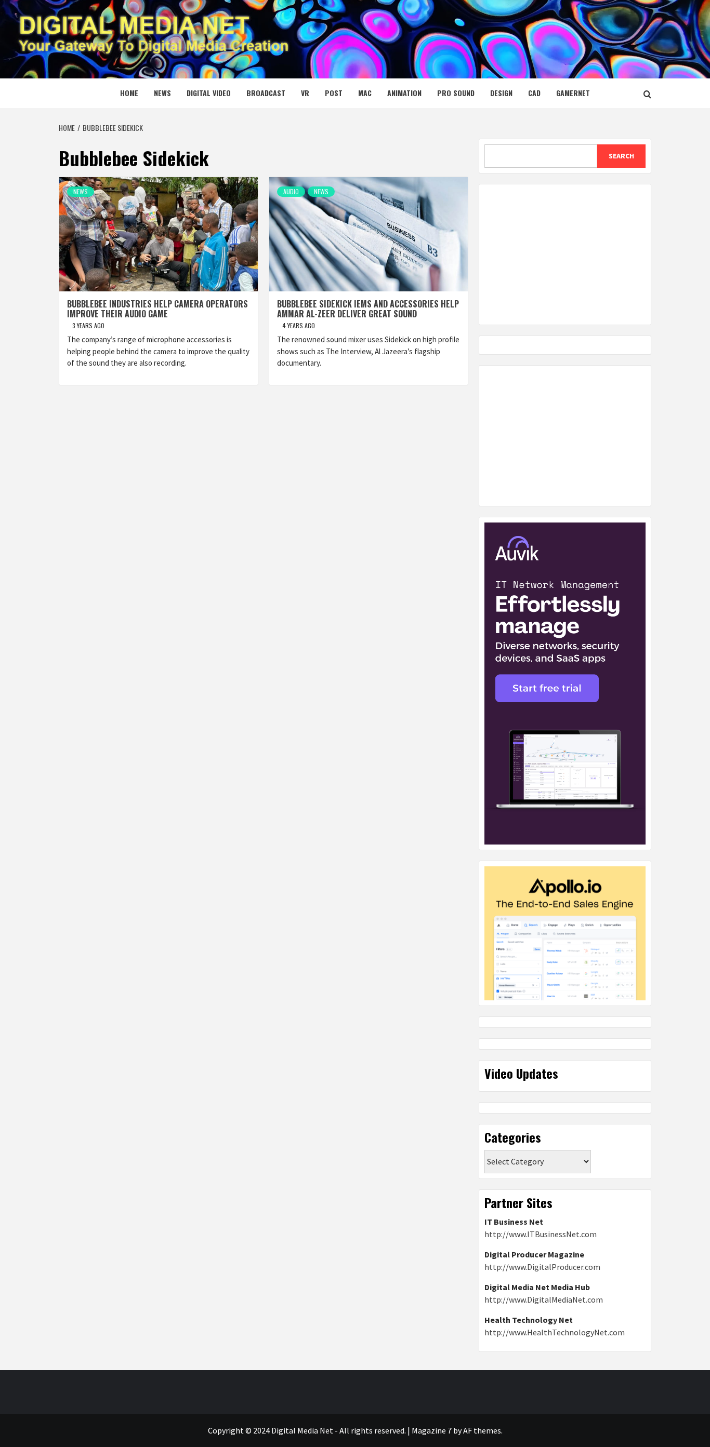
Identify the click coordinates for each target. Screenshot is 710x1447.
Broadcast (265, 92)
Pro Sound (456, 92)
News (162, 92)
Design (501, 92)
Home (129, 92)
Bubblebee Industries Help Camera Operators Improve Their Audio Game (157, 309)
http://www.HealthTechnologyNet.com (554, 1332)
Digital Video (209, 92)
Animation (404, 92)
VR (305, 92)
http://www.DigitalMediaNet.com (543, 1299)
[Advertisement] (565, 254)
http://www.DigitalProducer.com (542, 1267)
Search (621, 155)
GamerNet (573, 92)
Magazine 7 (432, 1430)
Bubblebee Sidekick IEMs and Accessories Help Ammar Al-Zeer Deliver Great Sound (368, 309)
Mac (365, 92)
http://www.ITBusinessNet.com (540, 1234)
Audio (291, 191)
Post (334, 92)
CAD (534, 92)
